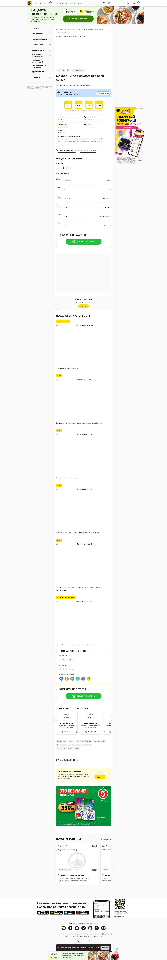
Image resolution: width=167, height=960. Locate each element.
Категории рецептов (96, 936)
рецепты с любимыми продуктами (80, 745)
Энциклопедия (38, 50)
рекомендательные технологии (84, 947)
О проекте (36, 77)
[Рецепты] (50, 28)
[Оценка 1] (60, 669)
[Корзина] (128, 3)
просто (71, 741)
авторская (61, 132)
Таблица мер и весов (87, 150)
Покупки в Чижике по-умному (39, 66)
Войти (99, 777)
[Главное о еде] (50, 44)
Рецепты (35, 28)
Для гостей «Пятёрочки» (37, 55)
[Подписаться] (94, 846)
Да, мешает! (83, 306)
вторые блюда (61, 741)
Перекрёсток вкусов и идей (37, 61)
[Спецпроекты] (50, 34)
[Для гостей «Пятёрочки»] (50, 55)
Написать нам (84, 942)
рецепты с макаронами (84, 741)
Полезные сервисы (39, 39)
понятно (105, 947)
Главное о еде (37, 45)
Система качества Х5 (39, 72)
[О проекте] (50, 77)
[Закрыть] (111, 934)
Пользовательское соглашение (96, 934)
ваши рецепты (61, 745)
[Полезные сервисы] (50, 39)
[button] (56, 720)
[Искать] (109, 3)
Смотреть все (106, 839)
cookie (98, 947)
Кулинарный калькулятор (65, 150)
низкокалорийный (100, 741)
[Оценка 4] (69, 669)
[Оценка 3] (66, 669)
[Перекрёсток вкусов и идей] (50, 61)
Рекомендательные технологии (80, 936)
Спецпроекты (37, 34)
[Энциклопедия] (50, 50)
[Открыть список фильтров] (104, 3)
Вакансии (67, 936)
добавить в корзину (86, 242)
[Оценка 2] (63, 669)
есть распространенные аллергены (68, 748)
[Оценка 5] (73, 669)
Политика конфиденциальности (77, 934)
